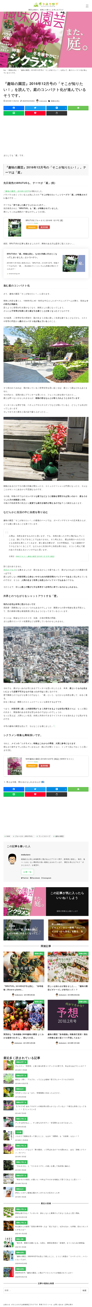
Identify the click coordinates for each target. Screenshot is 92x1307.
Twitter (26, 878)
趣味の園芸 (59, 836)
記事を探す (69, 1304)
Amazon (32, 227)
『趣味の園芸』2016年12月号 (16, 191)
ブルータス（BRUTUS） (24, 836)
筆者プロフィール (45, 1304)
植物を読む (55, 101)
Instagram (47, 878)
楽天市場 (44, 227)
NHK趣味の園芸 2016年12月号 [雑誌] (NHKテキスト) (50, 758)
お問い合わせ (59, 1304)
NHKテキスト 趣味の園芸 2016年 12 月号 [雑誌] (35, 556)
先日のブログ (9, 569)
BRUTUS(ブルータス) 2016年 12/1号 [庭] (44, 220)
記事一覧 (27, 871)
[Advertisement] (46, 134)
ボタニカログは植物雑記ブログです (24, 1304)
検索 (84, 1290)
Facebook (36, 878)
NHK (8, 836)
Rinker (36, 223)
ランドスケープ (44, 836)
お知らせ (6, 1304)
